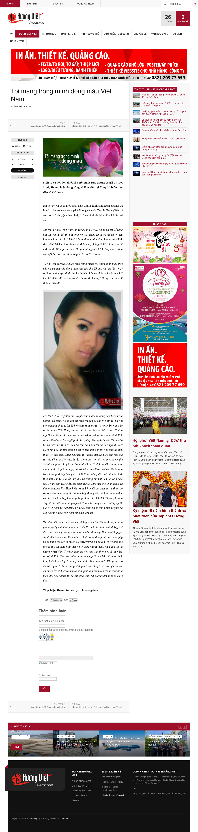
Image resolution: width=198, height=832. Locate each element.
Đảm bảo (76, 800)
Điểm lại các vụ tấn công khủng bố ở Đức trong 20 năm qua (162, 148)
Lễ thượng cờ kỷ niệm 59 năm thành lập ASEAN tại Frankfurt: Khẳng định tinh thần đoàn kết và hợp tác (162, 122)
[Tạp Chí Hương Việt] (27, 18)
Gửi (44, 689)
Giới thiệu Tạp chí (80, 785)
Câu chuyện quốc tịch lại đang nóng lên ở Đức (164, 130)
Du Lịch (177, 33)
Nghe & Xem (17, 41)
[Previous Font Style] (12, 164)
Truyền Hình (57, 3)
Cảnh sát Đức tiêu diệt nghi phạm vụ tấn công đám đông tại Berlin (164, 173)
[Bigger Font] (32, 159)
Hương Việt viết (27, 33)
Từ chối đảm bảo (80, 795)
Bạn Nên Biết (69, 33)
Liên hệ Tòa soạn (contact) (113, 795)
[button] (180, 727)
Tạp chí (9, 3)
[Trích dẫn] (48, 635)
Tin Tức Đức (49, 33)
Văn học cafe (159, 33)
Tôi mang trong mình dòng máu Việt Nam (61, 94)
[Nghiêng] (44, 635)
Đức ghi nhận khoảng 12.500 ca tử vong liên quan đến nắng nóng (163, 104)
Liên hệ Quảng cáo (81, 790)
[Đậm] (40, 635)
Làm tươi (46, 675)
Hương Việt (36, 818)
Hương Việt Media (85, 3)
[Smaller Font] (12, 159)
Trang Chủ (11, 34)
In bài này (19, 146)
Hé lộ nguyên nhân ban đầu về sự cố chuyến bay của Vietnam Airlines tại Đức (164, 112)
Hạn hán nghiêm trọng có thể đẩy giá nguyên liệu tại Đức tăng (164, 96)
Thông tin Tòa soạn (82, 781)
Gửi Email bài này (34, 146)
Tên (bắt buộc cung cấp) (52, 621)
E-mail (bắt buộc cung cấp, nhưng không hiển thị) (66, 629)
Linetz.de (64, 818)
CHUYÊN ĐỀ (140, 33)
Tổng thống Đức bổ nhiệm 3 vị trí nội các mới (164, 138)
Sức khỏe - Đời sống (116, 33)
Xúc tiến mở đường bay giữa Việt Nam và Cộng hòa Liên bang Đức (162, 156)
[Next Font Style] (32, 164)
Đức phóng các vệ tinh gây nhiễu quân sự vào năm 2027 (164, 165)
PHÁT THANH (32, 3)
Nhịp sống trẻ (90, 33)
